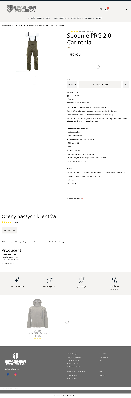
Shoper (16, 388)
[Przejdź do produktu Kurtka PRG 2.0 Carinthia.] (37, 314)
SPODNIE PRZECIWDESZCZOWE (38, 25)
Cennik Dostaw (72, 378)
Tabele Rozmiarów (73, 366)
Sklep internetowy (63, 395)
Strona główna (6, 25)
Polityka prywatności (74, 358)
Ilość (68, 80)
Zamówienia (103, 358)
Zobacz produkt (34, 325)
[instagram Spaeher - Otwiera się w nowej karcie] (16, 374)
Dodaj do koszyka (102, 84)
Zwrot (101, 360)
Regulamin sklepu (73, 360)
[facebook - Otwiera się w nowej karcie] (8, 374)
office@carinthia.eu (8, 263)
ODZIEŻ (16, 25)
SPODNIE (23, 25)
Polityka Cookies (72, 363)
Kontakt (102, 375)
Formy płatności (72, 375)
